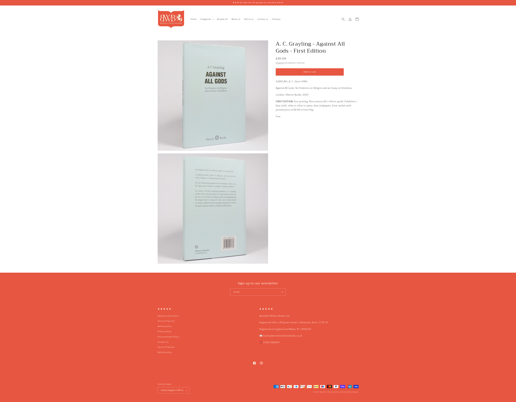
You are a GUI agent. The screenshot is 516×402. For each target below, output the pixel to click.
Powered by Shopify (350, 392)
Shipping (280, 63)
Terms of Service (166, 321)
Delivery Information (168, 316)
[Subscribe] (282, 292)
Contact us (163, 342)
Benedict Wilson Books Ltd (331, 392)
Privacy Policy (165, 331)
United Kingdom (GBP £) (172, 390)
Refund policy (165, 326)
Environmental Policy (168, 337)
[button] (206, 19)
